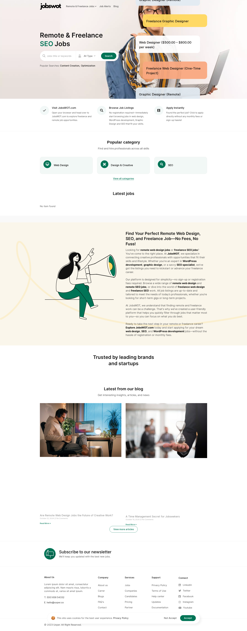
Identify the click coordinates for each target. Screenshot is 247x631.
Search (108, 56)
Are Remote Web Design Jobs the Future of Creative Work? (76, 515)
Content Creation (69, 65)
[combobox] (89, 56)
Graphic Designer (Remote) (160, 81)
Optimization (88, 65)
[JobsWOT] (50, 6)
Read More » (45, 523)
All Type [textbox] (88, 56)
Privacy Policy (121, 618)
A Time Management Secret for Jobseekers (153, 516)
